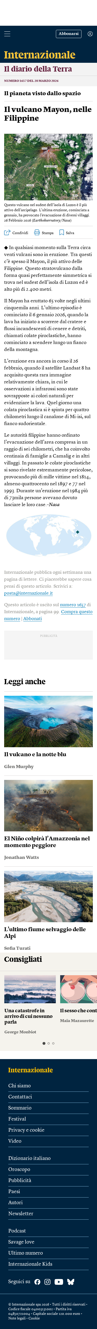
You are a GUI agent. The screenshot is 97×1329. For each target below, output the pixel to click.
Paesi (14, 1191)
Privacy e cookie (26, 1130)
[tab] (43, 1043)
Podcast (17, 1231)
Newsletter (20, 1214)
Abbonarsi (69, 34)
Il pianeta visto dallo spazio (42, 93)
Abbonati (32, 619)
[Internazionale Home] (32, 1069)
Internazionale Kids (30, 1264)
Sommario (20, 1108)
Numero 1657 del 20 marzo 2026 (31, 81)
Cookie (34, 1318)
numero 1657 (73, 605)
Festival (17, 1119)
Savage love (21, 1242)
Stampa (48, 233)
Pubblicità (19, 1180)
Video (14, 1141)
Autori (15, 1202)
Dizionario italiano (29, 1158)
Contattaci (20, 1097)
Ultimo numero (25, 1253)
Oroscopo (19, 1169)
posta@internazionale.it (28, 593)
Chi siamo (19, 1086)
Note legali (17, 1318)
